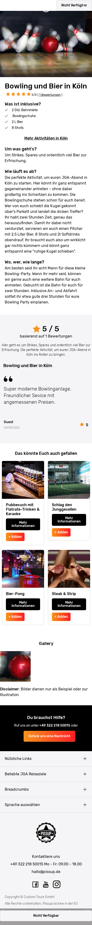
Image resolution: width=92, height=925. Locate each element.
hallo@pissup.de (46, 871)
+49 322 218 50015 (55, 725)
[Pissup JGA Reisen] (46, 8)
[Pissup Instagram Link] (56, 884)
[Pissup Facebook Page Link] (35, 884)
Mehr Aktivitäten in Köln (46, 138)
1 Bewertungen (50, 94)
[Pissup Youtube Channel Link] (46, 884)
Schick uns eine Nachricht (49, 736)
